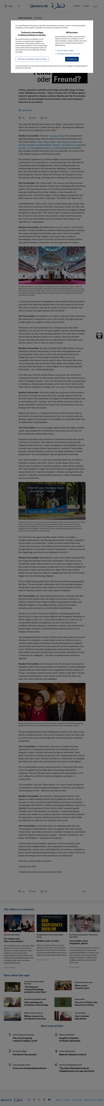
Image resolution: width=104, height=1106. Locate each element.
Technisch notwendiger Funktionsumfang (32, 59)
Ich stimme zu (72, 59)
